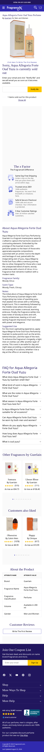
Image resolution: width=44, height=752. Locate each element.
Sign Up (34, 663)
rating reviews (12, 710)
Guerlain (8, 18)
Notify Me (35, 89)
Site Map (24, 735)
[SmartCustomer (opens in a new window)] (9, 717)
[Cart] (40, 7)
